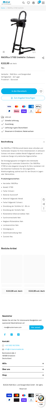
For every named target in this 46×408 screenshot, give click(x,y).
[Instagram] (11, 334)
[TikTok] (18, 334)
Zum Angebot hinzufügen (24, 98)
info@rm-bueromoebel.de (14, 349)
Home (3, 8)
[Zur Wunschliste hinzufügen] (41, 91)
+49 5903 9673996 (12, 345)
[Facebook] (4, 334)
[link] (12, 285)
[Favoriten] (28, 2)
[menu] (43, 2)
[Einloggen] (33, 2)
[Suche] (23, 2)
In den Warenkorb (19, 91)
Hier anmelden (37, 327)
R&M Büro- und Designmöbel (20, 74)
